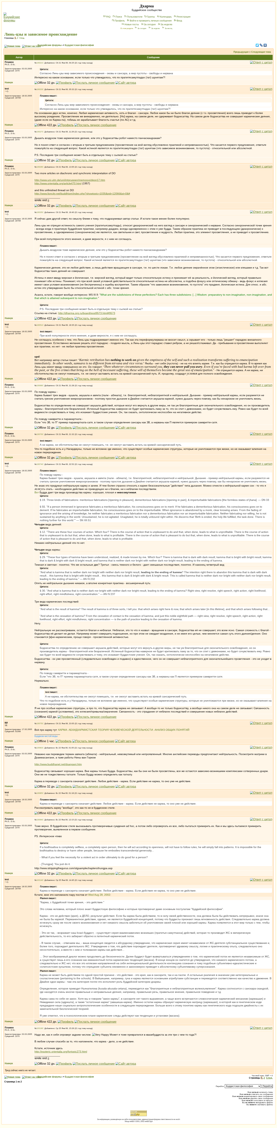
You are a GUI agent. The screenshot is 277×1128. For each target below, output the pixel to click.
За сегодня (150, 24)
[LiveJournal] (261, 45)
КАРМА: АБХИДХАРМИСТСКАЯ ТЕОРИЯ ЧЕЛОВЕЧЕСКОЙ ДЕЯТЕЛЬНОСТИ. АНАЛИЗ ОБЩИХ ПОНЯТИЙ (123, 729)
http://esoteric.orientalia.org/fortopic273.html (60, 1051)
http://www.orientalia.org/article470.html (57, 183)
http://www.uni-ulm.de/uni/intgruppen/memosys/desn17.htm (69, 180)
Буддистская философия (79, 45)
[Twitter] (257, 45)
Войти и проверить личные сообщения (151, 20)
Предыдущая (241, 52)
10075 (39, 723)
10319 (39, 1028)
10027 (39, 132)
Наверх (9, 82)
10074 (39, 464)
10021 (39, 63)
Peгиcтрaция (184, 16)
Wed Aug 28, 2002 (99, 894)
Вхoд (179, 20)
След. (22, 38)
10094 (39, 820)
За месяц (168, 28)
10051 (39, 325)
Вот (36, 492)
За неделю (166, 24)
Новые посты (132, 24)
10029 (39, 167)
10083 (39, 748)
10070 (39, 434)
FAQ (108, 16)
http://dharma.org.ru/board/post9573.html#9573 (86, 313)
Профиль (120, 20)
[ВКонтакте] (265, 45)
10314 (39, 880)
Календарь (166, 16)
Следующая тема (261, 52)
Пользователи (134, 16)
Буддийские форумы (50, 45)
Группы (151, 16)
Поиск (119, 16)
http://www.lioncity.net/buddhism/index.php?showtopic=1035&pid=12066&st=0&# (82, 193)
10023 (39, 89)
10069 (39, 385)
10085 (39, 793)
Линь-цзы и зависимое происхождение (40, 34)
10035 (39, 212)
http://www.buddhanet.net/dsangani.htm (58, 764)
